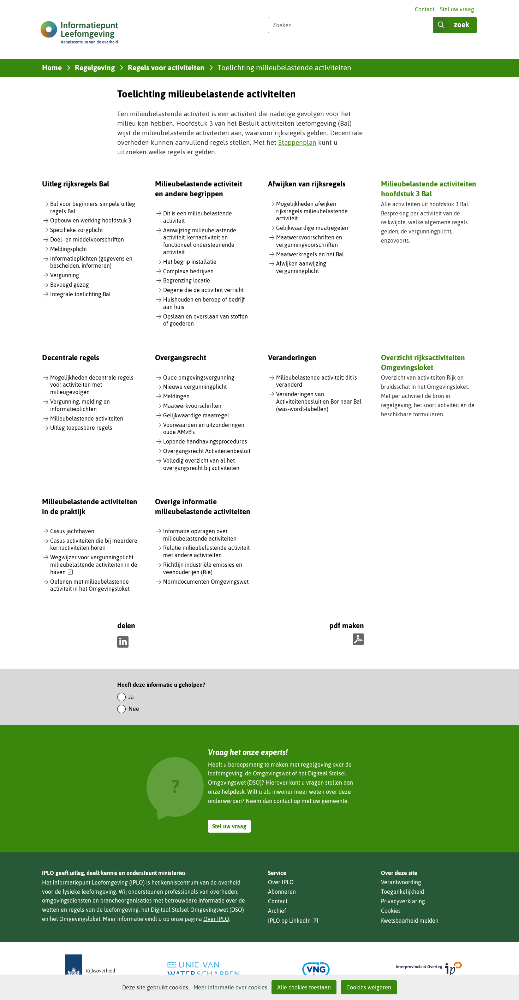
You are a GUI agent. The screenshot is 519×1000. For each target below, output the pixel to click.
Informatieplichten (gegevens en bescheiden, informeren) (91, 262)
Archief (277, 910)
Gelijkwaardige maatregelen (312, 228)
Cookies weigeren (368, 987)
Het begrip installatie (189, 261)
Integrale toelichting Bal (80, 294)
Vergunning (64, 275)
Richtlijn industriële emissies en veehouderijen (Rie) (202, 568)
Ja (131, 697)
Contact (424, 9)
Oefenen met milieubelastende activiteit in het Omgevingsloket (90, 585)
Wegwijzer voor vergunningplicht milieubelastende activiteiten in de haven (93, 565)
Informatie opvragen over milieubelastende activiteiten (200, 535)
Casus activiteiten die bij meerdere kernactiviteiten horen (93, 544)
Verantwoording (401, 882)
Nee (134, 709)
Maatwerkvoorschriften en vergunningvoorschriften (309, 241)
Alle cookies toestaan (304, 987)
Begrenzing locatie (186, 280)
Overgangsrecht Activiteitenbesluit (206, 451)
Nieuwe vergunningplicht (195, 386)
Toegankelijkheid (402, 891)
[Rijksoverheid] (90, 969)
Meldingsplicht (68, 249)
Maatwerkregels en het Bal (310, 254)
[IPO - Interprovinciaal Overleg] (429, 969)
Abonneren (282, 891)
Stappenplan (297, 142)
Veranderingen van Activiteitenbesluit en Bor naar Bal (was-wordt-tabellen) (319, 401)
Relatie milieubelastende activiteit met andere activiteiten (206, 551)
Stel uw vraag (457, 9)
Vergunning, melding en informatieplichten (80, 405)
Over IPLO (216, 919)
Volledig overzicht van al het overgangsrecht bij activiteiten (201, 464)
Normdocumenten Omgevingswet (206, 581)
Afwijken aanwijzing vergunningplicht (301, 267)
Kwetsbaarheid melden (410, 920)
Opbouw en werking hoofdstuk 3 (90, 220)
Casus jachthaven (72, 531)
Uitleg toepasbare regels (81, 427)
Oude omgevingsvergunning (198, 377)
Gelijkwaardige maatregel (196, 415)
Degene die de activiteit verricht (203, 290)
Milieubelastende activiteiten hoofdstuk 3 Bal (428, 188)
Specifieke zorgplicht (76, 230)
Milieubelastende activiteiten (86, 418)
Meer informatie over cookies (230, 987)
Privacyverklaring (403, 901)
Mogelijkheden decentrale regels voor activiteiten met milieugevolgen (91, 384)
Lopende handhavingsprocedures (205, 441)
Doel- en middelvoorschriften (87, 239)
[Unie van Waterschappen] (203, 969)
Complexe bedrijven (188, 271)
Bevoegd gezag (69, 284)
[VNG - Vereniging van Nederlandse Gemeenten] (316, 969)
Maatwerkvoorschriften (192, 406)
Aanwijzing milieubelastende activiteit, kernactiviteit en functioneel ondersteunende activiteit (199, 241)
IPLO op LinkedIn (293, 920)
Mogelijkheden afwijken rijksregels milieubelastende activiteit (312, 211)
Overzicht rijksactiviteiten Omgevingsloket (423, 362)
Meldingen (176, 396)
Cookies (391, 910)
